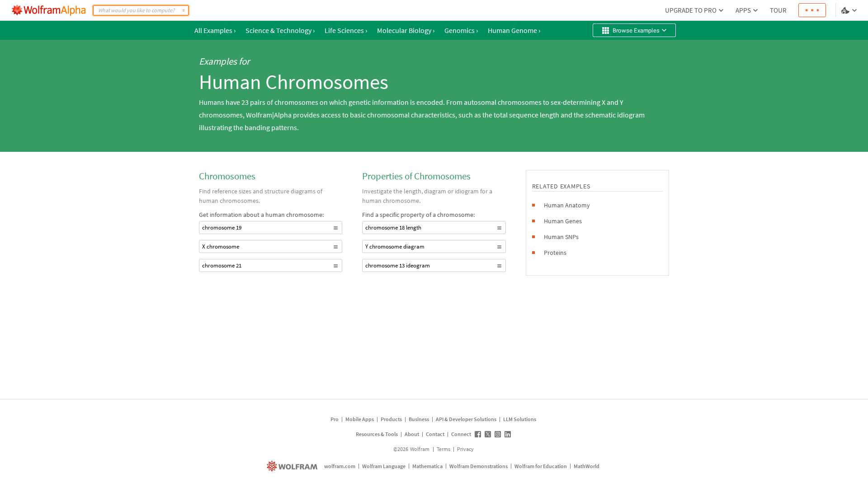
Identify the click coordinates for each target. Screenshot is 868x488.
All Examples (215, 30)
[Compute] (183, 10)
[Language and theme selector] (850, 10)
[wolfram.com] (293, 466)
